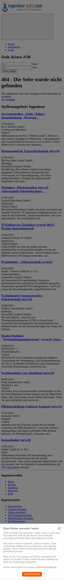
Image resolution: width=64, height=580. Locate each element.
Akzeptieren (32, 574)
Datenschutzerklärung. (46, 567)
